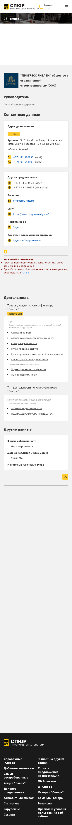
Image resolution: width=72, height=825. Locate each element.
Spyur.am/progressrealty (27, 240)
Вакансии (45, 803)
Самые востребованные (16, 775)
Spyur (16, 227)
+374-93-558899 (27, 162)
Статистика (12, 803)
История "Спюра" (51, 792)
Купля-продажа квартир (25, 348)
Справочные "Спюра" (13, 760)
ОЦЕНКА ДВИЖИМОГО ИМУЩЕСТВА (31, 413)
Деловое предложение (14, 790)
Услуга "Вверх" (15, 783)
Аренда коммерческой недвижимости (32, 337)
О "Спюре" (45, 787)
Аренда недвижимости (24, 343)
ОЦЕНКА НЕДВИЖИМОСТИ (26, 408)
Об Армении (47, 781)
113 (47, 8)
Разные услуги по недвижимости (29, 359)
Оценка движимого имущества (28, 369)
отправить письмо (24, 200)
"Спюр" (26, 272)
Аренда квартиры (21, 332)
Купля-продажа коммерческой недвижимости (37, 354)
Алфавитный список (19, 798)
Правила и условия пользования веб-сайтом (52, 812)
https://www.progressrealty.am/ (31, 214)
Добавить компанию (19, 768)
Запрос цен (15, 313)
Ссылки (9, 814)
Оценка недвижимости (24, 374)
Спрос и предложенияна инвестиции (48, 771)
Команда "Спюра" (51, 798)
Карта (15, 134)
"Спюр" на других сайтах (51, 760)
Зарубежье (12, 809)
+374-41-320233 (27, 157)
